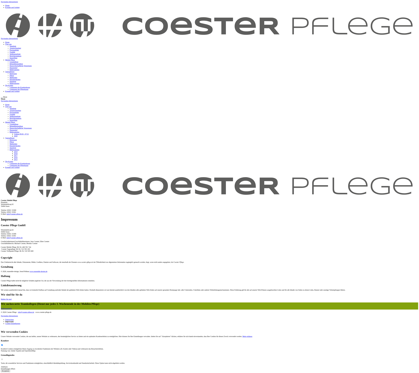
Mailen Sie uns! (6, 299)
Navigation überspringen (9, 2)
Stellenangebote (6, 308)
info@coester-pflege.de (15, 214)
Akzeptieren (5, 371)
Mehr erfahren (247, 336)
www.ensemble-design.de (38, 271)
